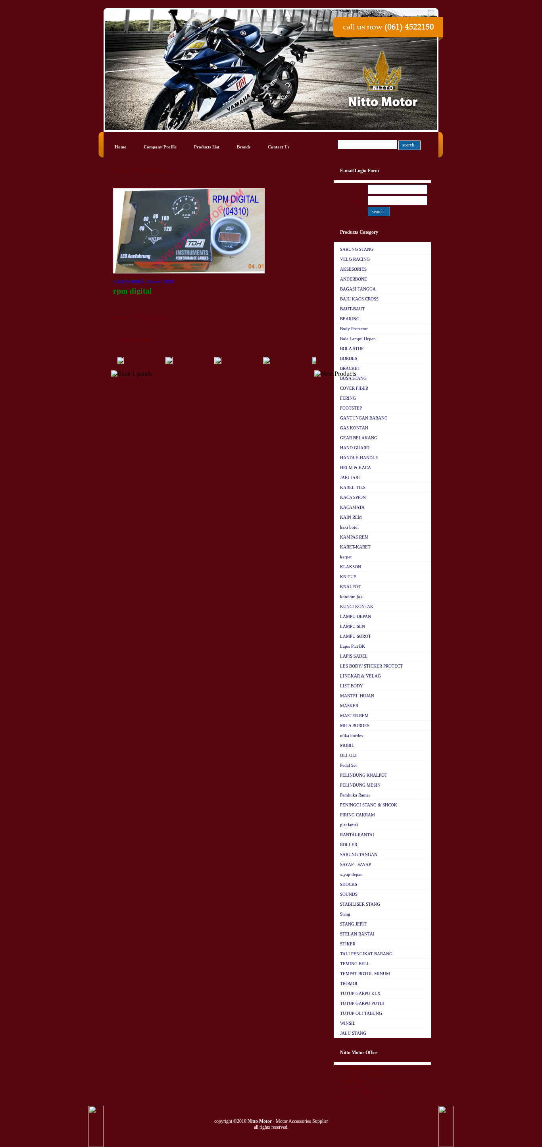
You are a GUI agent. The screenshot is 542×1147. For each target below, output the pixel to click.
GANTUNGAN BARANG (364, 418)
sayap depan (351, 874)
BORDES (348, 358)
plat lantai (349, 824)
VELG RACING (355, 259)
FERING (348, 398)
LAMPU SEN (352, 626)
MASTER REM (354, 715)
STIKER (348, 943)
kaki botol (349, 527)
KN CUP (348, 576)
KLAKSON (350, 566)
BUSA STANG (353, 378)
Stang (345, 914)
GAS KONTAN (354, 427)
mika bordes (351, 735)
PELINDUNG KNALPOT (363, 775)
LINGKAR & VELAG (360, 676)
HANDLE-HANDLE (359, 457)
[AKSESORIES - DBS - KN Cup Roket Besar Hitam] (192, 362)
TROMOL (349, 983)
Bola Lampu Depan (358, 338)
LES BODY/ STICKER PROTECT (371, 666)
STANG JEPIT (353, 924)
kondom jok (351, 596)
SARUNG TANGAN (358, 854)
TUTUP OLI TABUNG (361, 1013)
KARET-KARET (355, 547)
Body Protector (354, 328)
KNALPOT (350, 586)
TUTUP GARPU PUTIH (362, 1003)
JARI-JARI (350, 477)
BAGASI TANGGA (358, 289)
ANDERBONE (353, 279)
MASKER (349, 705)
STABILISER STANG (360, 904)
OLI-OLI (348, 755)
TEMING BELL (355, 963)
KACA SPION (353, 497)
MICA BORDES (354, 725)
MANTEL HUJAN (357, 695)
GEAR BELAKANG (358, 437)
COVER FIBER (354, 388)
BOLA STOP (351, 348)
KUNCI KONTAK (356, 606)
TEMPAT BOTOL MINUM (365, 973)
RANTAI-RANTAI (357, 834)
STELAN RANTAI (357, 933)
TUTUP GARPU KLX (360, 993)
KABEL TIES (352, 487)
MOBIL (347, 745)
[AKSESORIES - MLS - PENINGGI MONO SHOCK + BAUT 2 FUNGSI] (290, 362)
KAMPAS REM (354, 537)
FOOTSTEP (351, 408)
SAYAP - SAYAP (355, 864)
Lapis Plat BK (352, 646)
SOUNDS (348, 894)
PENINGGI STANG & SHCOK (368, 805)
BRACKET (350, 368)
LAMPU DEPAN (355, 616)
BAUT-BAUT (352, 308)
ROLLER (348, 844)
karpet (346, 556)
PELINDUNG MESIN (360, 785)
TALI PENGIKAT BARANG (366, 953)
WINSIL (348, 1023)
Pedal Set (348, 765)
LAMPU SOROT (355, 636)
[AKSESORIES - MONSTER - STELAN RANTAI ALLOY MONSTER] (241, 362)
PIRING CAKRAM (357, 814)
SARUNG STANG (356, 249)
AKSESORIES (353, 269)
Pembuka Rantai (355, 795)
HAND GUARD (354, 447)
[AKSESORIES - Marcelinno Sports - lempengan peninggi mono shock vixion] (143, 362)
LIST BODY (351, 685)
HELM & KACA (355, 467)
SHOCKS (348, 884)
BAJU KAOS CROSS (359, 298)
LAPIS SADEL (354, 656)
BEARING (349, 318)
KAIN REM (351, 517)
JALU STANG (353, 1033)
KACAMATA (352, 507)
